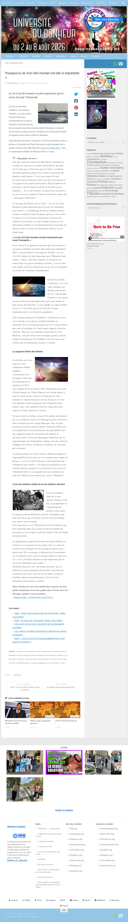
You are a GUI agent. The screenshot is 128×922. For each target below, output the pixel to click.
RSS (54, 3)
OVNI (106, 179)
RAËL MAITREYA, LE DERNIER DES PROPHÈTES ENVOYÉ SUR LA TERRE (48, 885)
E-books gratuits (54, 829)
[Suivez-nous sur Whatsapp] (115, 64)
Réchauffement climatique (106, 185)
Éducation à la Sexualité (98, 196)
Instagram (43, 3)
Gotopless (115, 165)
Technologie (111, 190)
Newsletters (42, 859)
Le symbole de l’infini (45, 846)
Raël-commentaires (14, 63)
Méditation (92, 176)
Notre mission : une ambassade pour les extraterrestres (47, 871)
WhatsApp (102, 3)
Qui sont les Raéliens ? (46, 877)
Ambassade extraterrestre (103, 153)
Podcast (114, 3)
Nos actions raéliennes (45, 864)
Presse (103, 181)
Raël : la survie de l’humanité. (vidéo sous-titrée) (38, 620)
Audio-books (42, 829)
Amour (120, 153)
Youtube (64, 3)
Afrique (89, 154)
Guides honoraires (112, 167)
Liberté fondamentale (95, 173)
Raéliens (111, 182)
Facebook (8, 3)
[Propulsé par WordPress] (20, 916)
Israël (104, 170)
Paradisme (92, 182)
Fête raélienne (106, 165)
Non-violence (17, 675)
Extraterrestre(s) (93, 165)
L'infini (109, 171)
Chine (115, 157)
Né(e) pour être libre (93, 246)
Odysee (75, 3)
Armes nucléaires (93, 157)
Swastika (101, 191)
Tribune (93, 193)
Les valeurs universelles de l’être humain (48, 853)
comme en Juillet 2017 (50, 148)
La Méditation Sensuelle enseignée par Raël (49, 835)
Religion (91, 184)
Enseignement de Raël (95, 244)
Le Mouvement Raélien (46, 841)
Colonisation (103, 159)
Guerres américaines (93, 168)
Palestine (116, 179)
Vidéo (89, 196)
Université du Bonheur (111, 193)
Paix (110, 179)
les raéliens (40, 663)
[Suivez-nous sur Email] (120, 64)
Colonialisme (93, 159)
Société (118, 188)
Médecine (107, 173)
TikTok (31, 3)
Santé (97, 187)
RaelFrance (13, 83)
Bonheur (107, 156)
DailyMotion (88, 3)
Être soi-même (111, 196)
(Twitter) (20, 3)
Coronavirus (96, 162)
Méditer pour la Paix (98, 179)
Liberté (115, 170)
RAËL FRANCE (10, 12)
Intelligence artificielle (94, 171)
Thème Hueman (34, 916)
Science (107, 187)
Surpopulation (92, 191)
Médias (112, 173)
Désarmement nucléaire (115, 163)
